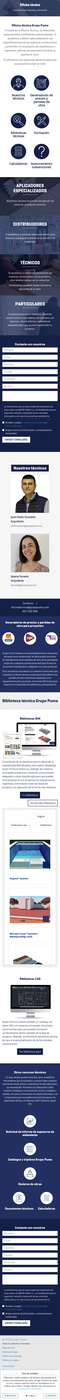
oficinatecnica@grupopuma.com (26, 525)
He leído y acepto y (26, 424)
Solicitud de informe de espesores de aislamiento (30, 1133)
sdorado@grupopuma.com (24, 585)
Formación (41, 133)
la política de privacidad (33, 422)
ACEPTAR (51, 1396)
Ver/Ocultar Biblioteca (43, 803)
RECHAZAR (11, 1396)
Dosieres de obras (30, 1184)
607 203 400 (30, 611)
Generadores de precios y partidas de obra (41, 100)
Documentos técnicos (19, 1208)
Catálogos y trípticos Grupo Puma (30, 1159)
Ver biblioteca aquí (30, 1051)
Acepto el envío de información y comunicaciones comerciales (28, 432)
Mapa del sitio (8, 1348)
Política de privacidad (12, 1356)
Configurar (31, 1396)
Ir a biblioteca (30, 795)
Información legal (10, 1352)
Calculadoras (18, 164)
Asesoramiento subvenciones (41, 165)
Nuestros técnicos (18, 97)
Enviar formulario (16, 439)
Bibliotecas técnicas (18, 134)
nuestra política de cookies (30, 1389)
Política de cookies (10, 1360)
